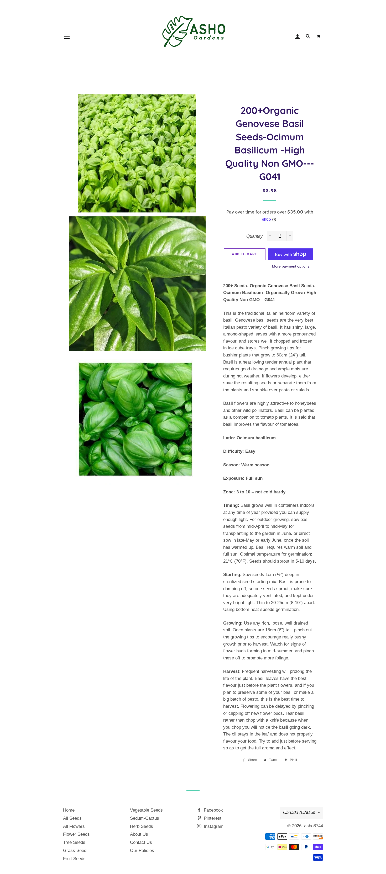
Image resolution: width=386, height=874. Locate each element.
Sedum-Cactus (144, 818)
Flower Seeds (76, 834)
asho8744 (313, 825)
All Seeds (72, 818)
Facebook (212, 810)
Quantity (254, 236)
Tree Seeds (74, 842)
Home (69, 810)
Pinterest (211, 818)
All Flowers (74, 826)
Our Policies (142, 850)
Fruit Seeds (74, 858)
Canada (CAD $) (299, 812)
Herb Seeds (141, 826)
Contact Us (141, 842)
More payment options (290, 266)
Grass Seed (74, 850)
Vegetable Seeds (146, 810)
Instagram (212, 826)
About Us (139, 834)
